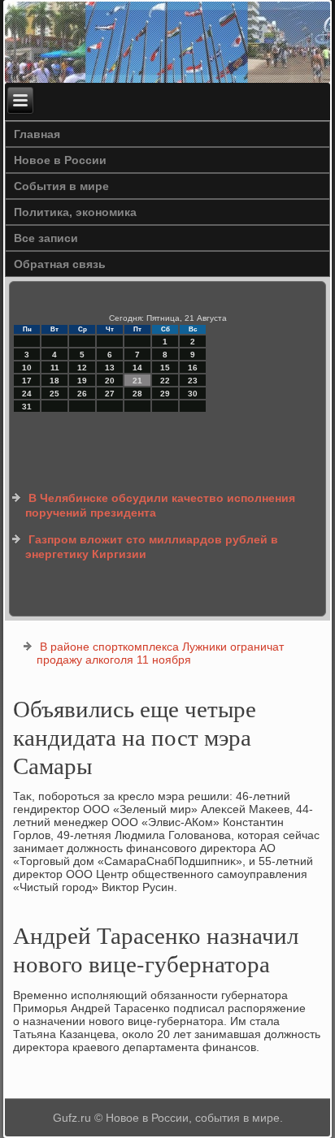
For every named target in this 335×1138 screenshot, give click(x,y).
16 (193, 367)
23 (193, 380)
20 (110, 380)
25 (54, 393)
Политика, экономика (75, 212)
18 (54, 380)
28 (137, 393)
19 (82, 380)
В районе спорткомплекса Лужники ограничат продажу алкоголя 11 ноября (160, 653)
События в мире (61, 186)
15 (165, 367)
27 (110, 393)
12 (82, 367)
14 (137, 367)
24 (27, 393)
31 (27, 406)
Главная (37, 134)
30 (193, 393)
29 (165, 393)
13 (110, 367)
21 (137, 380)
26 (82, 393)
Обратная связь (60, 263)
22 (165, 380)
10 (27, 367)
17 (27, 380)
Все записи (46, 237)
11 (54, 367)
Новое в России (60, 160)
